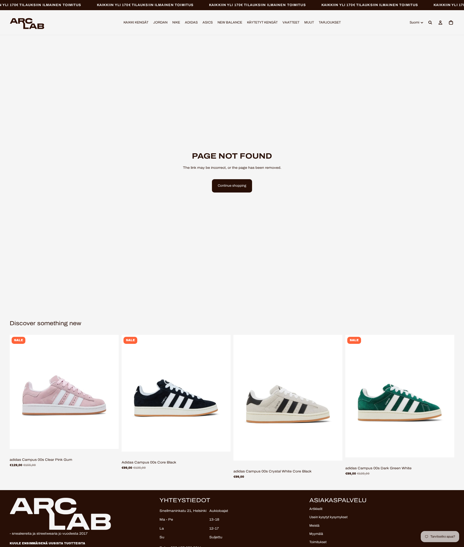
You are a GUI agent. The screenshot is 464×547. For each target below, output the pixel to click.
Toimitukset (317, 542)
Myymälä (316, 534)
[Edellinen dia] (17, 392)
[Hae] (430, 22)
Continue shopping (232, 185)
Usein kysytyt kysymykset (328, 517)
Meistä (314, 525)
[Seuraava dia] (111, 392)
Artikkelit (315, 509)
